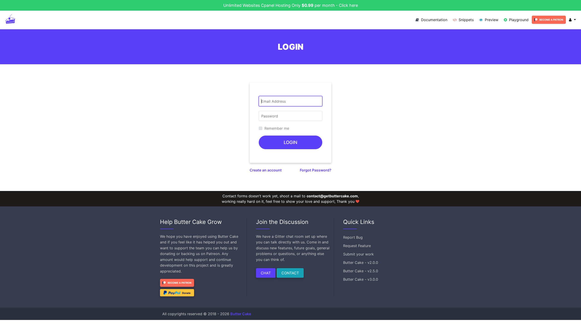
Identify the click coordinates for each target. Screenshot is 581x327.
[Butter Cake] (10, 20)
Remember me (276, 128)
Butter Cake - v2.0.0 (360, 262)
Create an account (266, 170)
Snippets (466, 19)
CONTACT (290, 273)
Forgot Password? (315, 170)
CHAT (266, 273)
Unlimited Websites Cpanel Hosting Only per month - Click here (290, 5)
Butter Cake (240, 314)
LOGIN (290, 142)
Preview (491, 19)
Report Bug (353, 237)
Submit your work (358, 254)
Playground (518, 19)
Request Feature (357, 245)
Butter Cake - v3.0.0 (360, 279)
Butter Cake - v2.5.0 (360, 271)
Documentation (433, 19)
